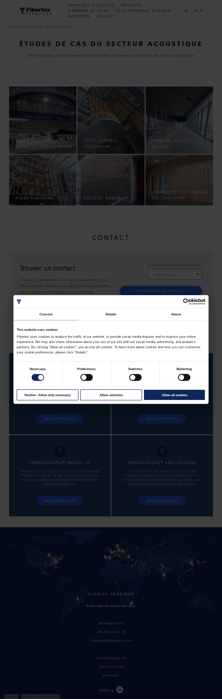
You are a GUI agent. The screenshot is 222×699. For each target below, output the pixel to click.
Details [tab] (111, 314)
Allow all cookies (174, 395)
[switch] (86, 377)
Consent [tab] (45, 314)
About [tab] (176, 314)
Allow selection (111, 395)
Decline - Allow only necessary (47, 395)
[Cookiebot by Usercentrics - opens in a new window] (186, 301)
